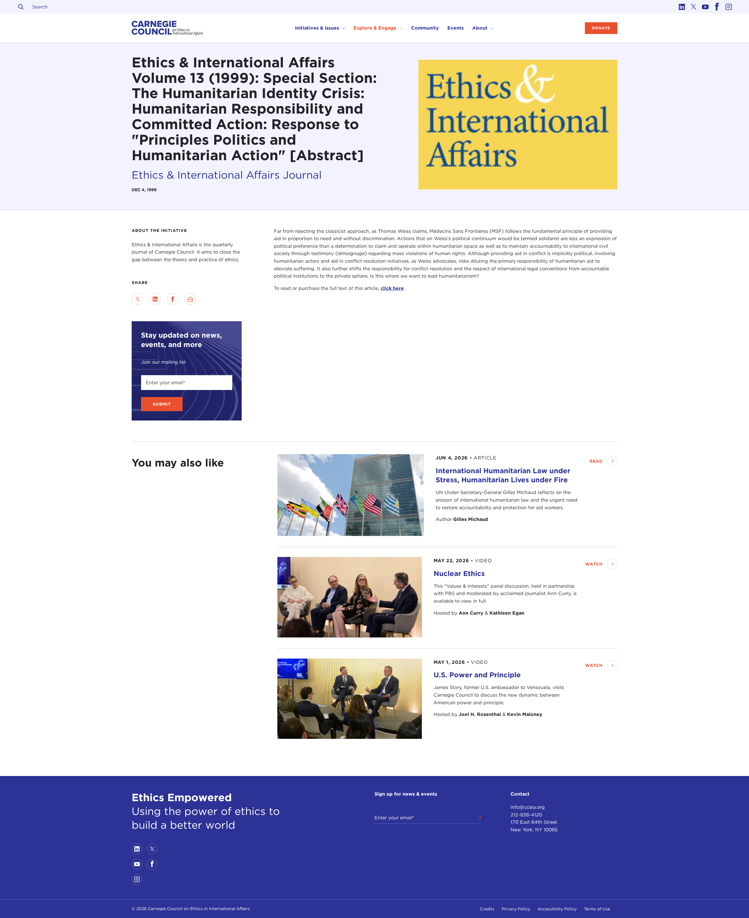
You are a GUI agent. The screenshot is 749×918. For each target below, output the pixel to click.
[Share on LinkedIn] (155, 299)
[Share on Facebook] (172, 299)
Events (455, 28)
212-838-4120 (526, 815)
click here (392, 288)
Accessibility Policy (557, 909)
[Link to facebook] (717, 7)
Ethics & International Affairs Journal (227, 174)
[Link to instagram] (728, 7)
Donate (601, 28)
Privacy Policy (516, 909)
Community (425, 28)
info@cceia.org (528, 807)
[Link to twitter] (693, 7)
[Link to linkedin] (682, 7)
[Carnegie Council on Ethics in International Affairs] (167, 28)
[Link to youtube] (705, 7)
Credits (487, 909)
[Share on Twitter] (137, 299)
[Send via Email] (190, 299)
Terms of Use (597, 909)
